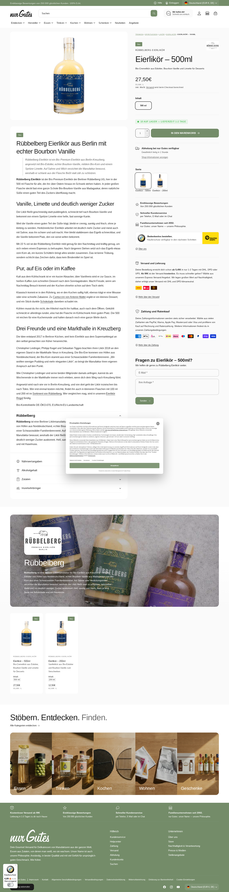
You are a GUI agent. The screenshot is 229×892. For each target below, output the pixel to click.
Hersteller (33, 23)
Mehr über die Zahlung (148, 345)
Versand (150, 87)
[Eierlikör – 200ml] (160, 180)
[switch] (10, 885)
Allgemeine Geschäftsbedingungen (67, 880)
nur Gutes (21, 880)
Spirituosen (151, 34)
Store (171, 841)
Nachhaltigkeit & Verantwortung (184, 846)
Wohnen (88, 23)
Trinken (60, 23)
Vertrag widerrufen (22, 887)
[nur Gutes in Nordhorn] (207, 13)
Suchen (114, 864)
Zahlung (114, 846)
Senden (143, 401)
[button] (215, 13)
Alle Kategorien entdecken (23, 725)
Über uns (142, 249)
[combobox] (98, 13)
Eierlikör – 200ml (56, 661)
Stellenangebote (176, 855)
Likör (162, 34)
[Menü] (16, 866)
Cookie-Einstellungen (186, 880)
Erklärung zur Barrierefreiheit (161, 880)
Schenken (104, 23)
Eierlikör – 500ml (21, 661)
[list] (114, 812)
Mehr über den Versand (148, 297)
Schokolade (46, 301)
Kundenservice (117, 837)
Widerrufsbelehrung (137, 880)
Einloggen (174, 3)
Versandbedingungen (94, 880)
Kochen (74, 23)
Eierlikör (171, 34)
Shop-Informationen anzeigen (155, 157)
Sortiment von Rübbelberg (47, 393)
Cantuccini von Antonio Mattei (69, 297)
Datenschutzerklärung (116, 880)
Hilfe (160, 3)
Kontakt (45, 880)
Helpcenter (115, 841)
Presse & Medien (177, 850)
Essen (47, 23)
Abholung (114, 855)
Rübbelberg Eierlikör (150, 50)
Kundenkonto (116, 859)
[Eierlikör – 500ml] (143, 180)
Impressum (33, 880)
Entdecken (16, 23)
